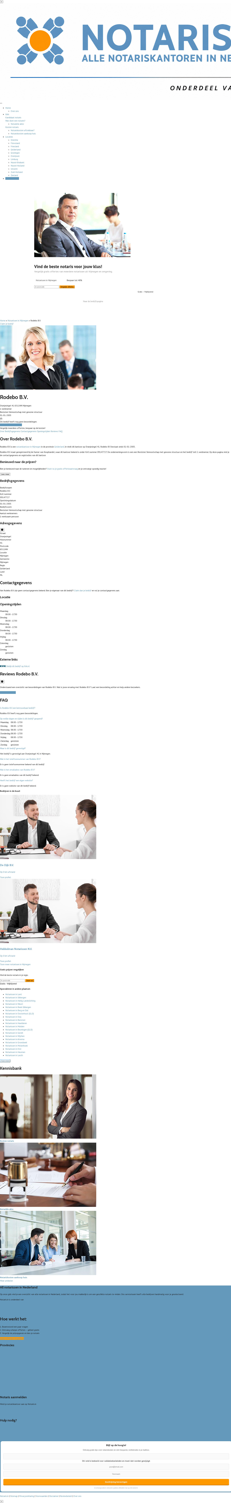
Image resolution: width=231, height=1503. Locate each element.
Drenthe (14, 140)
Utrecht (14, 168)
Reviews (55, 431)
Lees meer (5, 474)
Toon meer (5, 1061)
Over (2, 431)
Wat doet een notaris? (15, 120)
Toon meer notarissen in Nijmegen (15, 964)
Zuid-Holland (17, 172)
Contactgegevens (29, 431)
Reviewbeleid (66, 1496)
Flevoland (15, 143)
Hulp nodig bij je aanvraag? (12, 1433)
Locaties (9, 136)
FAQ (60, 431)
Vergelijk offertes (67, 287)
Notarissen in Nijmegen (18, 320)
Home (8, 107)
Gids (7, 114)
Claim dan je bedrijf (82, 590)
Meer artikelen (6, 1280)
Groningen (15, 152)
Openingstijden (44, 431)
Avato (26, 1299)
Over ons (15, 111)
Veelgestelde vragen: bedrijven (13, 1413)
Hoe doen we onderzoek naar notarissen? (18, 1311)
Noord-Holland (17, 165)
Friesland (15, 146)
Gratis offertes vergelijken (12, 1338)
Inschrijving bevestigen (116, 1482)
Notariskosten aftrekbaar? (22, 130)
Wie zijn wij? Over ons (9, 1305)
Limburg (14, 159)
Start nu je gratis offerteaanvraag (62, 468)
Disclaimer (53, 1496)
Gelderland (15, 149)
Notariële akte (17, 124)
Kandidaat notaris (13, 117)
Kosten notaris (12, 127)
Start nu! (29, 981)
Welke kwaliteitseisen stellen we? (15, 1308)
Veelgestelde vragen (9, 1427)
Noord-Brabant (17, 162)
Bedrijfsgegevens (13, 431)
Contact (3, 1436)
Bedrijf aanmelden (8, 1410)
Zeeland (14, 175)
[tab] (115, 707)
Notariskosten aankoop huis (23, 133)
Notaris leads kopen (9, 1407)
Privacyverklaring (26, 1496)
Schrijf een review (8, 692)
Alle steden (5, 1390)
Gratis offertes (12, 178)
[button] (17, 708)
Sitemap (14, 1496)
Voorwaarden (41, 1496)
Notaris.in (4, 1496)
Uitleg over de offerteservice (13, 1430)
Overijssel (15, 156)
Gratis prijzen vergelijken (11, 425)
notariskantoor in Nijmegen (28, 446)
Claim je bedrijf (7, 323)
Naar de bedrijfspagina (93, 301)
